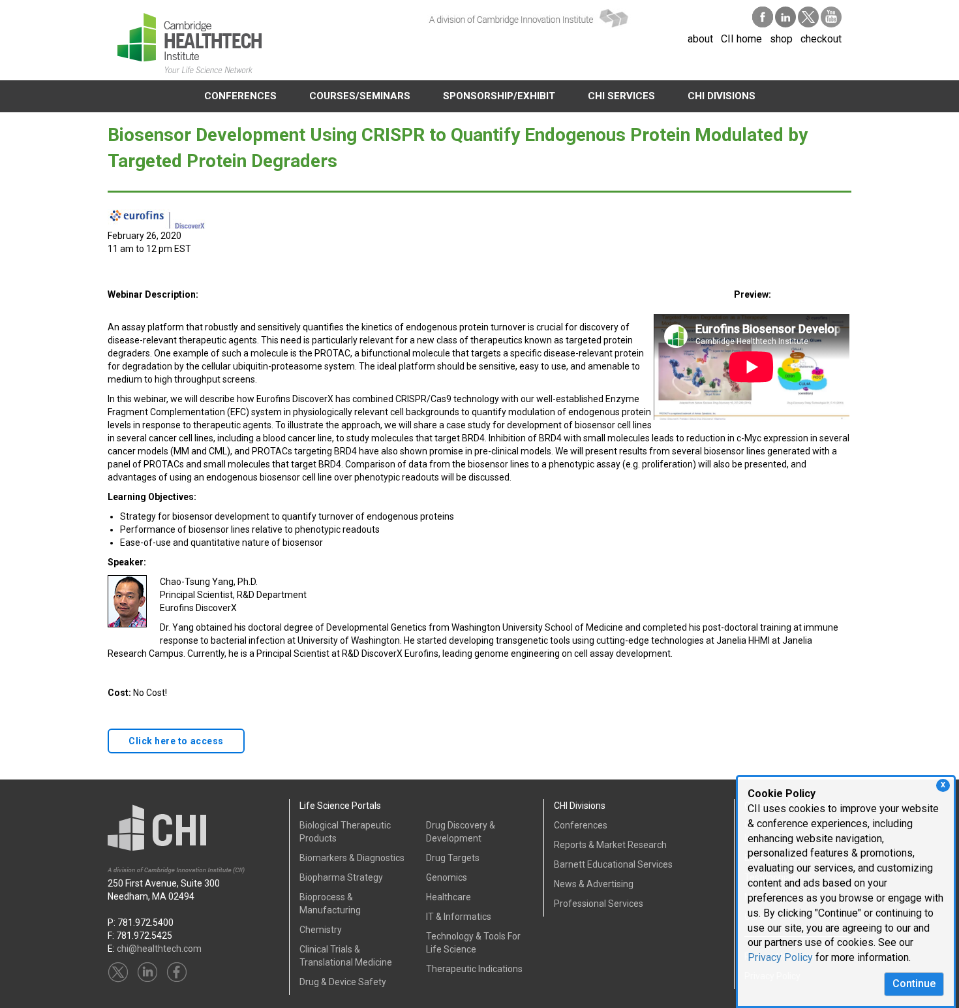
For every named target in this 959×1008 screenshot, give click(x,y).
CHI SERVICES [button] (621, 96)
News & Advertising (593, 884)
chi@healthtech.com (159, 948)
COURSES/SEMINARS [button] (359, 96)
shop (781, 39)
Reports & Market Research (610, 845)
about (700, 39)
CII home (741, 39)
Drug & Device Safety (342, 982)
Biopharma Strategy (341, 877)
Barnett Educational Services (613, 864)
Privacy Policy (780, 957)
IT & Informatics (458, 916)
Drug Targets (453, 858)
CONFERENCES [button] (240, 96)
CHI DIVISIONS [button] (721, 96)
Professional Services (598, 903)
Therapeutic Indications (474, 969)
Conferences (580, 825)
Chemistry (320, 929)
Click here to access (176, 741)
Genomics (446, 877)
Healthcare (448, 897)
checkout (821, 39)
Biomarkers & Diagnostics (351, 858)
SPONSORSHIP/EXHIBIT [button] (499, 96)
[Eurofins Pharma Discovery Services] (157, 218)
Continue (914, 983)
